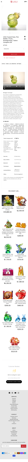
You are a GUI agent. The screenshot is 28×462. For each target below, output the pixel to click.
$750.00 (20, 259)
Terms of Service (14, 408)
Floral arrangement (18, 174)
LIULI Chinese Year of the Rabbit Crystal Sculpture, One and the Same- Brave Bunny (20, 325)
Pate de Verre (17, 166)
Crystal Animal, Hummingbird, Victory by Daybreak (20, 256)
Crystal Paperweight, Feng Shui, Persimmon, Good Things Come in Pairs (20, 231)
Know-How (14, 434)
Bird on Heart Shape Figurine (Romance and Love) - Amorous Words (20, 302)
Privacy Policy (14, 405)
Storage (14, 401)
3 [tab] (12, 33)
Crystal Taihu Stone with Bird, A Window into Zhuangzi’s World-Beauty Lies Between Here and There (7, 232)
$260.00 (20, 329)
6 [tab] (16, 33)
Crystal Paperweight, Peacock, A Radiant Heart (8, 302)
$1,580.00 (20, 282)
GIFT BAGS (19, 63)
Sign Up (24, 446)
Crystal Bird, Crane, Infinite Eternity (20, 207)
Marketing (14, 417)
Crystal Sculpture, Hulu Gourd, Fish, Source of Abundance (8, 256)
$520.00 (14, 351)
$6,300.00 (7, 283)
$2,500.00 (20, 211)
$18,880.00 (8, 212)
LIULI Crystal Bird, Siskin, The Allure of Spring (7, 323)
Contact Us (14, 423)
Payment (14, 398)
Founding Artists (14, 431)
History (14, 430)
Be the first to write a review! (14, 381)
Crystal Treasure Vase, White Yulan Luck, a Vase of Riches (7, 208)
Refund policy (14, 410)
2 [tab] (11, 33)
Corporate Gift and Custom (14, 420)
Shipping (14, 400)
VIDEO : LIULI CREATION (11, 63)
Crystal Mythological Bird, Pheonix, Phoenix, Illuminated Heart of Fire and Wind (7, 279)
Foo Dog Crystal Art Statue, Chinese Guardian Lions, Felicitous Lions (14, 348)
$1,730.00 (7, 259)
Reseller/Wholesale (14, 419)
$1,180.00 (7, 326)
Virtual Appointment (14, 404)
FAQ (14, 422)
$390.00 (7, 305)
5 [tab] (15, 33)
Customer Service (14, 416)
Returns (14, 402)
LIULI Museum (14, 432)
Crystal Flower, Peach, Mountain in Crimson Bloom (20, 278)
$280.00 (20, 236)
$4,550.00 (7, 237)
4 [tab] (14, 33)
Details (3, 63)
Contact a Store (14, 407)
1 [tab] (10, 33)
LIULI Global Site (14, 435)
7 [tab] (18, 33)
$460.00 (20, 305)
